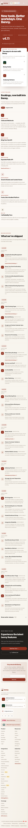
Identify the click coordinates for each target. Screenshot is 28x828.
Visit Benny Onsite (9, 438)
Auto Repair (17, 759)
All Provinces (4, 815)
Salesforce (5, 776)
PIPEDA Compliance (5, 825)
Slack (2, 751)
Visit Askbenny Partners (10, 475)
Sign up (2, 741)
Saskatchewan (4, 813)
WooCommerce (4, 781)
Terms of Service (7, 823)
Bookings (3, 737)
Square (2, 783)
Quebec (3, 805)
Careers (16, 735)
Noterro (2, 793)
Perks (16, 731)
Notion (4, 772)
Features (3, 731)
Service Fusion (4, 795)
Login (2, 743)
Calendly (3, 763)
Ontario (2, 803)
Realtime (17, 741)
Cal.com (3, 769)
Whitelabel (3, 739)
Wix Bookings (4, 767)
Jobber (2, 789)
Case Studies (18, 739)
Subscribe (14, 679)
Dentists (16, 757)
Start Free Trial (13, 648)
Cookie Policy (22, 823)
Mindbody (5, 785)
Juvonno (3, 791)
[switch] (16, 3)
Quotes (2, 735)
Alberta (2, 809)
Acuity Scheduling (5, 761)
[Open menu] (24, 2)
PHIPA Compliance (15, 825)
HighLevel (3, 755)
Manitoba (3, 811)
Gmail (2, 757)
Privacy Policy (15, 823)
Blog (16, 737)
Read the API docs (5, 168)
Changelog (17, 743)
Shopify (2, 779)
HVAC (16, 755)
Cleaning (17, 761)
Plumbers (17, 751)
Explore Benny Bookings (10, 263)
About (16, 733)
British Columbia (4, 807)
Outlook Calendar (5, 765)
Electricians (17, 753)
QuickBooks (3, 787)
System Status (23, 825)
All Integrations (5, 798)
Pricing (2, 733)
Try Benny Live (14, 652)
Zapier (2, 774)
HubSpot (3, 753)
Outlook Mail (3, 759)
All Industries (18, 763)
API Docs (17, 745)
